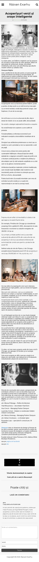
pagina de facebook (13, 441)
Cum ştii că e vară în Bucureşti (19, 477)
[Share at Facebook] (19, 462)
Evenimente (17, 20)
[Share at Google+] (19, 465)
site (7, 444)
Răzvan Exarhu (19, 4)
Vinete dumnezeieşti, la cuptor (19, 473)
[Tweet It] (19, 460)
